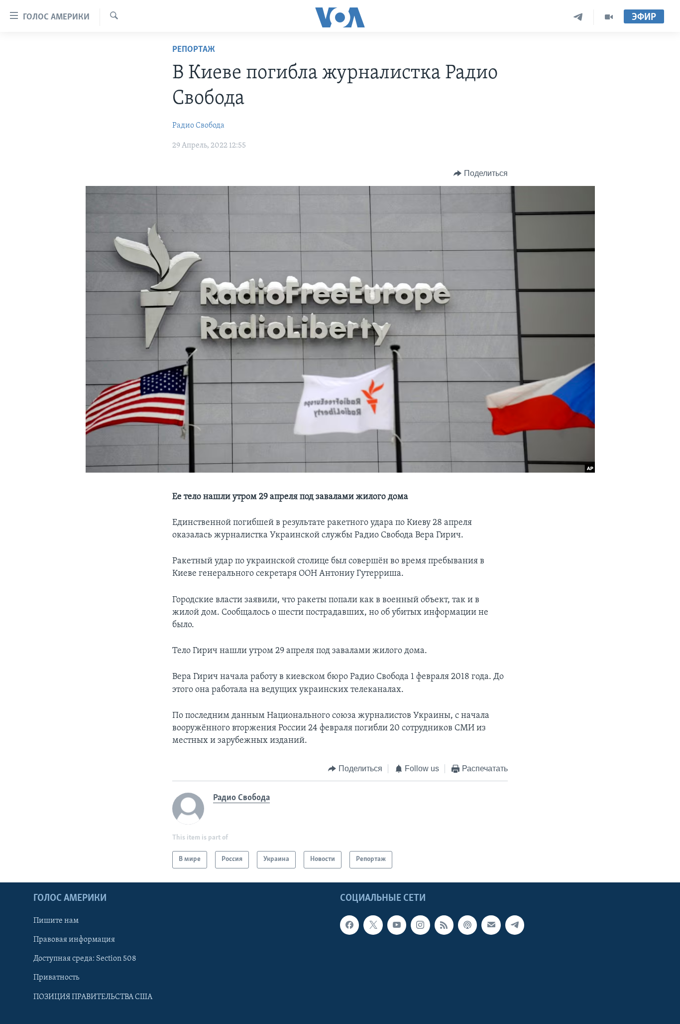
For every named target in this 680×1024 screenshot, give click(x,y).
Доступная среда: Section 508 (84, 959)
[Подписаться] (490, 924)
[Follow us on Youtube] (396, 924)
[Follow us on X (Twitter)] (372, 924)
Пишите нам (56, 921)
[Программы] (609, 17)
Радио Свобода (198, 126)
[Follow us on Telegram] (514, 924)
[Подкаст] (467, 924)
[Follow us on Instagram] (420, 924)
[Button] (480, 173)
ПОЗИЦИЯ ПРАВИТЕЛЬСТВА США (92, 997)
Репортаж (193, 49)
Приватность (56, 978)
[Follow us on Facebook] (349, 924)
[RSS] (444, 924)
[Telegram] (578, 17)
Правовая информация (74, 940)
